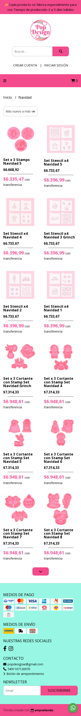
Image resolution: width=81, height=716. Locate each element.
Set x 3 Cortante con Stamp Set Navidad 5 (18, 458)
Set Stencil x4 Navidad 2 (15, 308)
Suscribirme (59, 690)
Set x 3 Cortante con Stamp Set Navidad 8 (58, 533)
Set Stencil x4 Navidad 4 (15, 235)
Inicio (8, 97)
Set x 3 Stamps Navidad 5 (16, 161)
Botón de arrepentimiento (25, 674)
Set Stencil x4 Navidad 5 (56, 162)
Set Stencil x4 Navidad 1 (56, 308)
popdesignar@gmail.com (25, 664)
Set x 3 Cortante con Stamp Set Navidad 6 (58, 458)
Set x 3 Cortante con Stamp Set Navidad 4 (58, 382)
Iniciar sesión (56, 65)
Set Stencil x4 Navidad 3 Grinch (59, 235)
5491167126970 (18, 669)
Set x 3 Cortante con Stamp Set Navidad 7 (18, 533)
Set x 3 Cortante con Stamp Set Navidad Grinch (18, 382)
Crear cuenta (25, 65)
